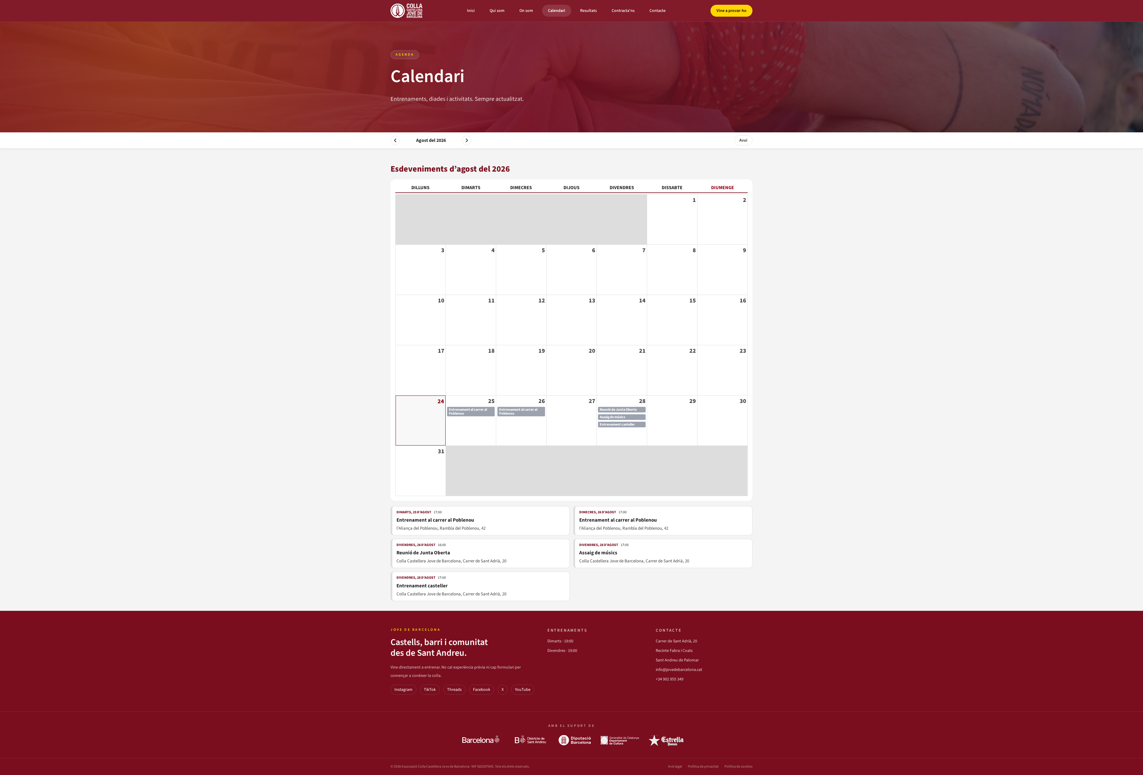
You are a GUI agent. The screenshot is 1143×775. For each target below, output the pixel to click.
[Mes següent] (466, 140)
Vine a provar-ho (731, 11)
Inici (471, 11)
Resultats (588, 11)
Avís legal (675, 766)
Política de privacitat (703, 766)
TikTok (430, 690)
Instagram (403, 690)
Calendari (556, 11)
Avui (743, 140)
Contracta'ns (623, 11)
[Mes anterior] (395, 140)
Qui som (497, 11)
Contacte (657, 11)
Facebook (481, 690)
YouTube (522, 690)
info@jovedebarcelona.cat (679, 670)
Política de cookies (738, 766)
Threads (454, 690)
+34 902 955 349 (669, 679)
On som (526, 11)
